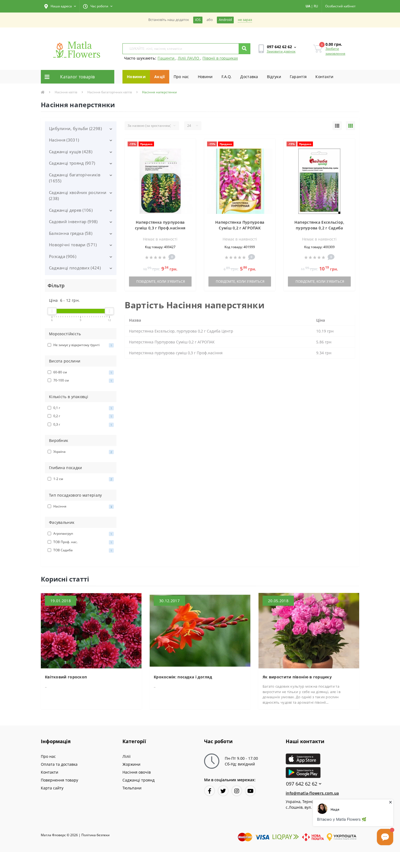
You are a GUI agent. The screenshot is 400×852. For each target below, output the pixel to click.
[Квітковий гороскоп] (91, 630)
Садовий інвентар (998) (73, 221)
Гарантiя (298, 76)
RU (316, 6)
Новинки (136, 76)
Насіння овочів (136, 772)
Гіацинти (167, 58)
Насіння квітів (66, 92)
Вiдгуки (274, 76)
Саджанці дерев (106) (71, 210)
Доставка (249, 76)
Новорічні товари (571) (73, 244)
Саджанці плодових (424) (75, 267)
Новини (205, 76)
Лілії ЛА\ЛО (189, 58)
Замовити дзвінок (281, 51)
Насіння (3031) (64, 140)
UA (308, 6)
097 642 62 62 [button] (301, 784)
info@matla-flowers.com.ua (312, 793)
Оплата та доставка (59, 764)
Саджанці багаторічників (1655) (74, 178)
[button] (60, 6)
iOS (198, 19)
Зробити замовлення (335, 51)
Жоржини (131, 764)
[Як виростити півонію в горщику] (309, 630)
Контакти (324, 76)
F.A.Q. (226, 76)
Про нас (181, 76)
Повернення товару (59, 780)
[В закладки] (189, 146)
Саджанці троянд (138, 780)
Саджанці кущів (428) (70, 151)
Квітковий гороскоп (66, 676)
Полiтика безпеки (95, 835)
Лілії (126, 756)
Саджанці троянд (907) (72, 163)
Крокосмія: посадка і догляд (183, 676)
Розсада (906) (62, 256)
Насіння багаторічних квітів (109, 92)
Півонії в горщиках (220, 58)
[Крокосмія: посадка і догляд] (200, 630)
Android (225, 19)
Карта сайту (52, 788)
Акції (159, 76)
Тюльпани (131, 788)
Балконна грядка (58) (70, 233)
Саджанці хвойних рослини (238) (77, 195)
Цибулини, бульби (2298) (75, 128)
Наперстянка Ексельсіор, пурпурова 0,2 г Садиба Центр (319, 228)
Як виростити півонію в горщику (297, 676)
